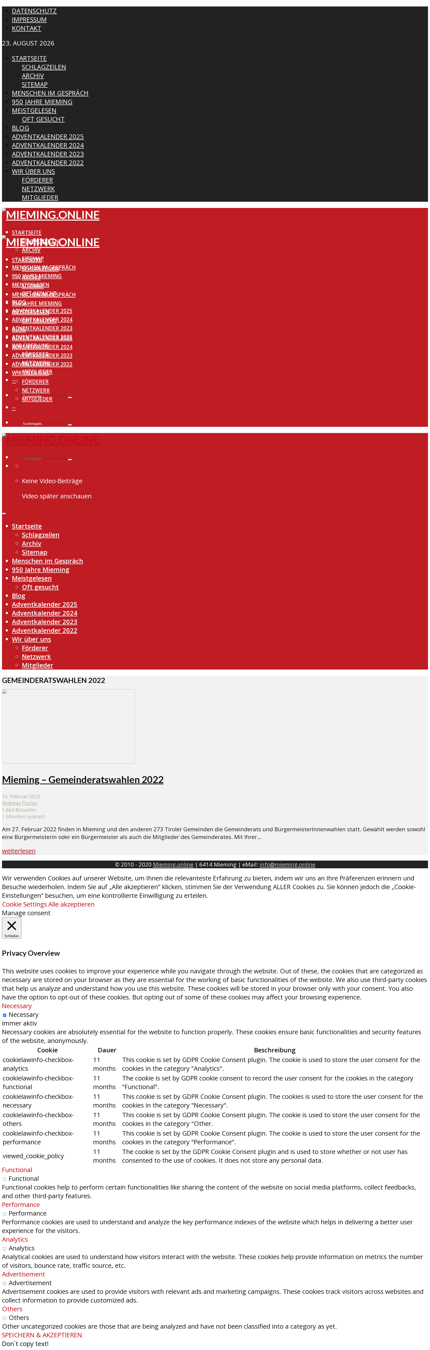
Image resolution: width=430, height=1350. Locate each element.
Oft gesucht (39, 320)
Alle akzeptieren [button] (71, 904)
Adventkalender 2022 (42, 364)
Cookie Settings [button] (24, 904)
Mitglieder (37, 399)
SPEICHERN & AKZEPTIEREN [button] (42, 1335)
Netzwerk (36, 390)
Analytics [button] (15, 1239)
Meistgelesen (30, 312)
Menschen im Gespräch (44, 294)
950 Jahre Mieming (37, 303)
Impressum (29, 19)
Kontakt (26, 28)
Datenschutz (34, 10)
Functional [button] (17, 1169)
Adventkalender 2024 (42, 346)
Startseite (27, 232)
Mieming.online (173, 864)
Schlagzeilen (40, 268)
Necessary (24, 1014)
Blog (19, 329)
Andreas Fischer (20, 803)
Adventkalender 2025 (42, 338)
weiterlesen (19, 850)
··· (14, 380)
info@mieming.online (287, 864)
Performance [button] (21, 1204)
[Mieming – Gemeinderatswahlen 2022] (68, 761)
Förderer (35, 381)
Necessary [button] (17, 1005)
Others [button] (12, 1309)
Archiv (31, 249)
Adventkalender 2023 (42, 328)
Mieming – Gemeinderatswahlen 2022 (82, 779)
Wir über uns (30, 372)
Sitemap (33, 285)
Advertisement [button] (23, 1274)
